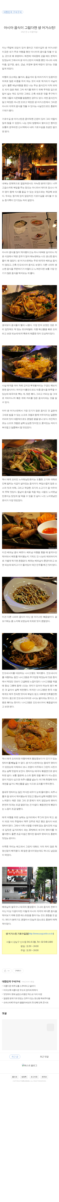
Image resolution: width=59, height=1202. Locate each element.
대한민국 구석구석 (11, 981)
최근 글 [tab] (15, 1056)
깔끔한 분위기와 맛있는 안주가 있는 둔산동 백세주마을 (26, 998)
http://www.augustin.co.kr (41, 933)
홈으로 (14, 1077)
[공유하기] (5, 971)
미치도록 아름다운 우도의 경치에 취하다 (20, 990)
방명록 (24, 1077)
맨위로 (44, 1077)
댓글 (4, 1013)
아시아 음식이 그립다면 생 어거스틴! (29, 27)
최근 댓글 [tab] (44, 1056)
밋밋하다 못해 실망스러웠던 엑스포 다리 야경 (22, 994)
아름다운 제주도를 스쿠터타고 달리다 (19, 986)
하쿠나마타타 (25, 1081)
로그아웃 (34, 1077)
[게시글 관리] (8, 971)
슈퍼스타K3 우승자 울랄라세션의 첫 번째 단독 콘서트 (25, 1002)
